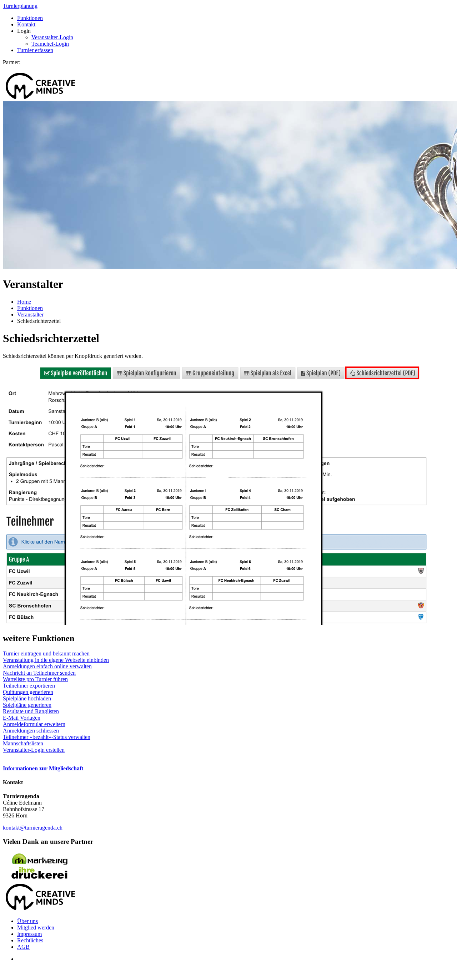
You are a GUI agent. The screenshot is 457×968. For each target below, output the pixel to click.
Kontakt (26, 24)
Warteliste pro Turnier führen (35, 679)
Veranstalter (30, 314)
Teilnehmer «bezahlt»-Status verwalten (46, 737)
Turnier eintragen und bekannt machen (46, 653)
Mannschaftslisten (23, 743)
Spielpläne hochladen (27, 698)
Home (24, 302)
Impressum (29, 934)
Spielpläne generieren (27, 705)
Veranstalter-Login (52, 37)
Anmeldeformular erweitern (34, 724)
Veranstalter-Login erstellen (34, 750)
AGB (23, 947)
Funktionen (30, 18)
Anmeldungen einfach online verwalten (47, 666)
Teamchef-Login (50, 44)
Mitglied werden (35, 927)
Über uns (27, 921)
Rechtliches (30, 940)
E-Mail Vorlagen (21, 718)
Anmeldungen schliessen (31, 731)
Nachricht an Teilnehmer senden (39, 673)
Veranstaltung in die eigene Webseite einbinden (56, 660)
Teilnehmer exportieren (29, 686)
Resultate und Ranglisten (31, 711)
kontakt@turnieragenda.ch (32, 828)
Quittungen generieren (28, 692)
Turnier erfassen (35, 50)
